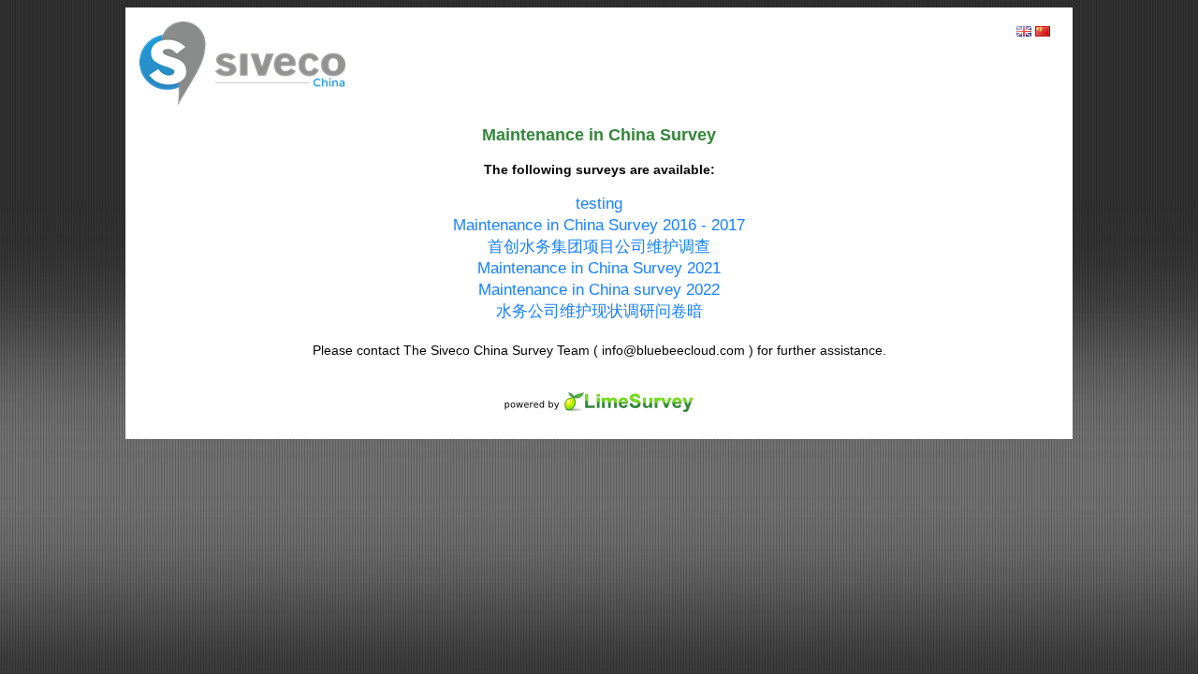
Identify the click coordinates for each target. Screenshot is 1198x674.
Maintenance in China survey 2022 (599, 290)
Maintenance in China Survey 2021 (599, 268)
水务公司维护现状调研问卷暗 (599, 311)
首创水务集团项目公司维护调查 (599, 247)
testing (599, 203)
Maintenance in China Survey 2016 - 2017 (599, 225)
